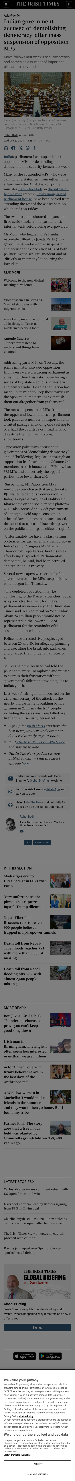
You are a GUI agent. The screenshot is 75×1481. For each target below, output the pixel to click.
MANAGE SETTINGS (37, 1474)
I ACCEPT (37, 1464)
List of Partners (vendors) (17, 1455)
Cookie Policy (26, 1416)
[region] (37, 1425)
